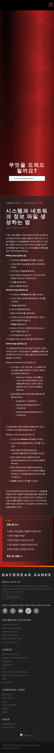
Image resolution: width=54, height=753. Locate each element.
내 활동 (8, 520)
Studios (5, 708)
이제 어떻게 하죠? (17, 535)
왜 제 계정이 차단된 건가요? (21, 540)
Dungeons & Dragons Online (15, 657)
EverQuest (6, 661)
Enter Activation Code (11, 638)
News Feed (7, 694)
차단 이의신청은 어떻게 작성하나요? (25, 531)
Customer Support (10, 642)
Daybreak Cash (8, 724)
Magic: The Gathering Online (15, 675)
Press (4, 701)
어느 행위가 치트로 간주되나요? (23, 544)
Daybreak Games (9, 8)
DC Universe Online (10, 654)
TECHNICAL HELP (29, 203)
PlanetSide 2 (7, 682)
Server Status (8, 698)
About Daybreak (9, 705)
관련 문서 (11, 524)
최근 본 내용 (13, 556)
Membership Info (9, 631)
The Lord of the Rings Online (15, 672)
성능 (40, 203)
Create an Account (10, 624)
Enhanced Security (10, 635)
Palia (4, 679)
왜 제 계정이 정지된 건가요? (21, 549)
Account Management (11, 628)
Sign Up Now (13, 597)
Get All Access (8, 727)
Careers (5, 712)
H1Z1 (4, 668)
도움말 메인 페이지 (13, 203)
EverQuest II (7, 664)
